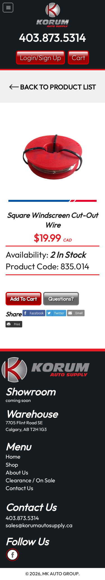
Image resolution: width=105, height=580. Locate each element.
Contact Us (19, 488)
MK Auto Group (60, 573)
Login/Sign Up (40, 57)
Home (13, 456)
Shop (12, 464)
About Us (17, 472)
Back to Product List (57, 87)
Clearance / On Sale (30, 480)
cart (78, 57)
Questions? (61, 299)
